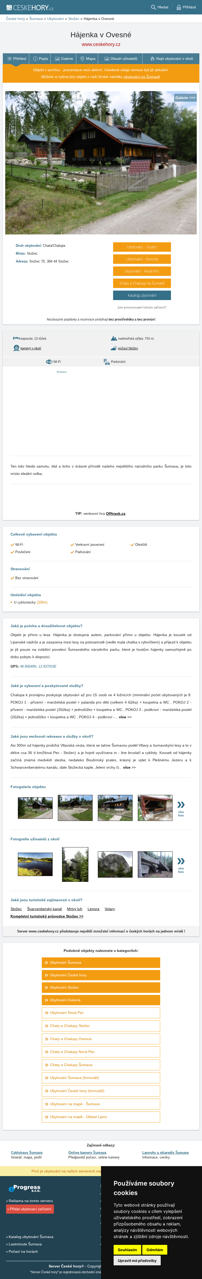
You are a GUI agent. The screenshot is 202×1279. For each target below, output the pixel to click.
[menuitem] (16, 58)
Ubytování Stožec (64, 987)
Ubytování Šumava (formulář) (74, 1078)
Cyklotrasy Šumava (26, 1153)
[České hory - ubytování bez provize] (29, 7)
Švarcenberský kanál (44, 909)
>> (125, 717)
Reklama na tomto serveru (31, 1201)
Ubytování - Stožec (142, 246)
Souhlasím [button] (127, 1249)
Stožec (16, 909)
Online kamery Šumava (87, 1153)
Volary (110, 909)
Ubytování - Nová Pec (142, 271)
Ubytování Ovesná (65, 1000)
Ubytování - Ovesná (142, 258)
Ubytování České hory (68, 975)
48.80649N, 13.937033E (38, 666)
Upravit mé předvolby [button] (137, 1260)
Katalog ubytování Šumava (31, 1237)
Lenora (93, 909)
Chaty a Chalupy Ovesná (71, 1039)
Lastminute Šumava (25, 1244)
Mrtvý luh (74, 909)
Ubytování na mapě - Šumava (75, 1104)
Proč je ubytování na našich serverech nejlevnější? (74, 1171)
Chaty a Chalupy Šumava (71, 1065)
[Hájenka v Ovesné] (35, 817)
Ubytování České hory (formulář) (77, 1091)
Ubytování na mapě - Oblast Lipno (78, 1117)
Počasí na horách (23, 1251)
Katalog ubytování (142, 295)
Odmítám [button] (155, 1249)
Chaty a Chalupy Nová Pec (72, 1052)
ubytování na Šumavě (142, 77)
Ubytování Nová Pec (67, 1012)
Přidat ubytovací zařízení (30, 1209)
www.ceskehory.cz (101, 44)
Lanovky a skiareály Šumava (165, 1153)
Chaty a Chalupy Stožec (70, 1026)
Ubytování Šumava (65, 962)
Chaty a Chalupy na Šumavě (142, 283)
